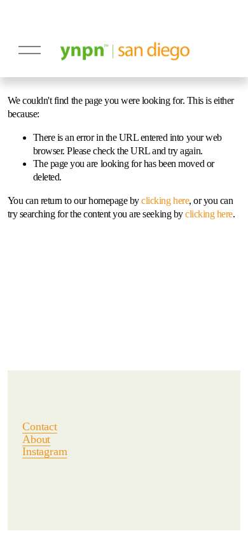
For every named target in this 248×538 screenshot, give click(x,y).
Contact (39, 427)
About (36, 439)
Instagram (44, 452)
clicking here (165, 200)
